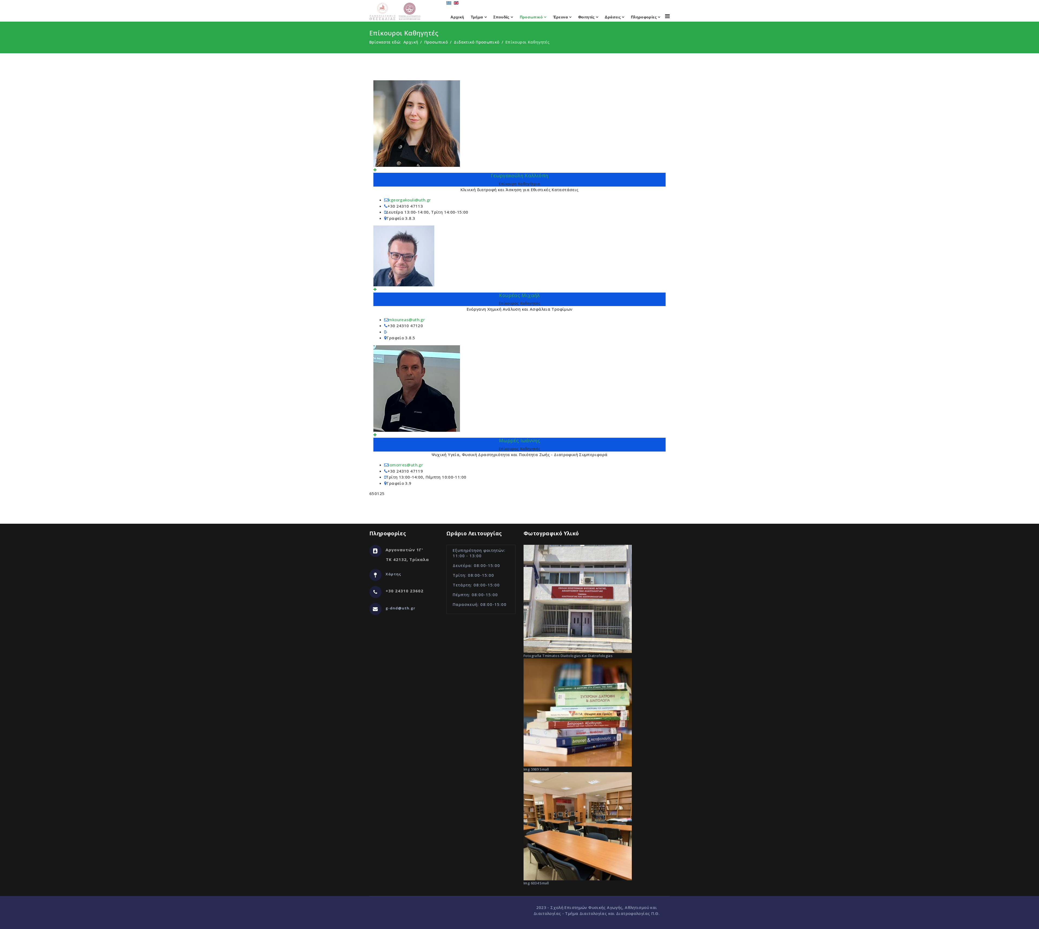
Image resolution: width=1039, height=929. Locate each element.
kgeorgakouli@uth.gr (409, 200)
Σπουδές (501, 17)
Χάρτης (393, 574)
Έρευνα (560, 17)
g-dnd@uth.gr (400, 608)
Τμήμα (477, 17)
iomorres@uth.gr (405, 464)
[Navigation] (667, 16)
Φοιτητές (586, 17)
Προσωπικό (531, 17)
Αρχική (457, 17)
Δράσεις (613, 17)
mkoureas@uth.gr (406, 319)
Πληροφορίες (644, 17)
